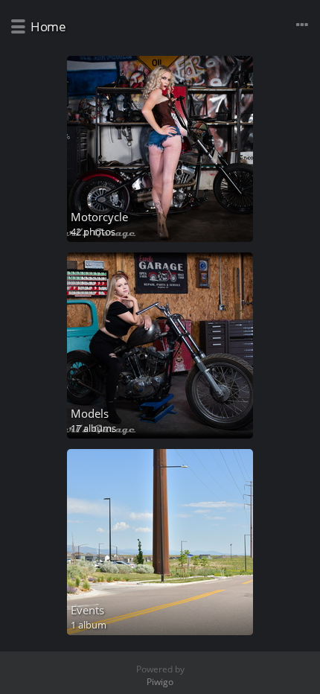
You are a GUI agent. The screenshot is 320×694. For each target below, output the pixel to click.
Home (48, 26)
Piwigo (160, 681)
